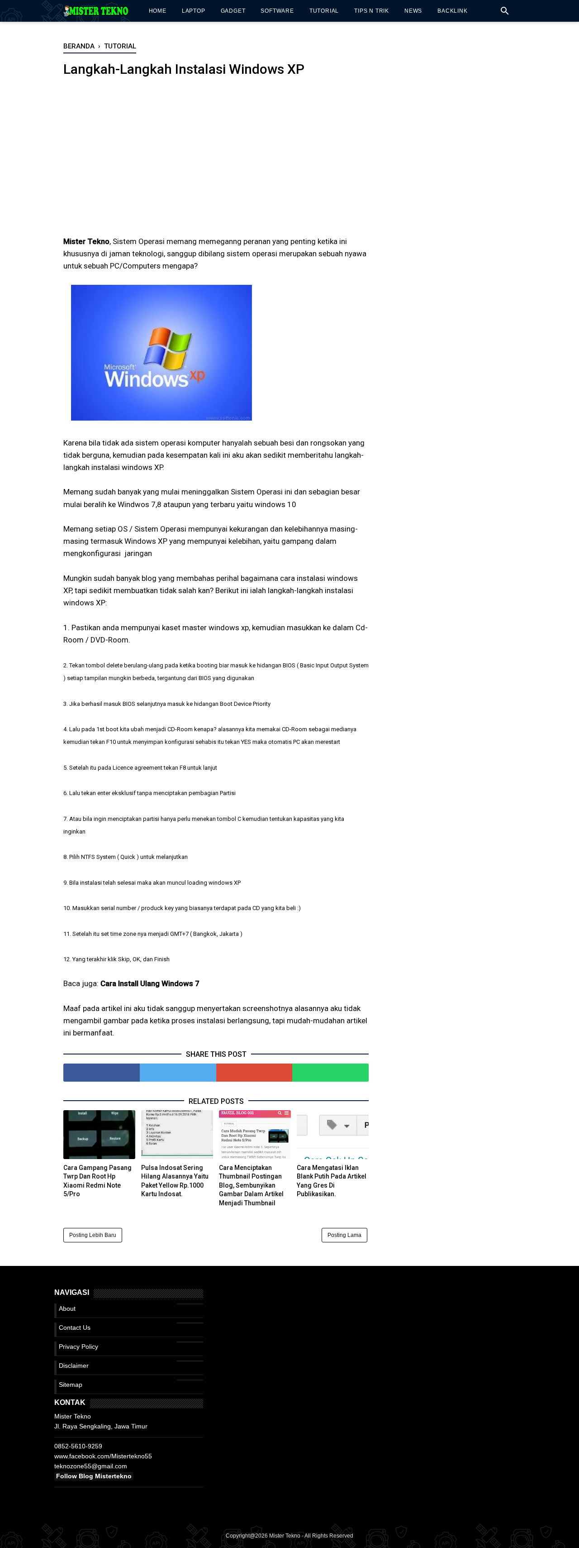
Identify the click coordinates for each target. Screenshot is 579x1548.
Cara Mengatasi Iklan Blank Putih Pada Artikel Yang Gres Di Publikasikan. (331, 1181)
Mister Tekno (284, 1536)
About (67, 1308)
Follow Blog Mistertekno (94, 1476)
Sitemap (70, 1384)
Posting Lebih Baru (92, 1235)
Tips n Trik (371, 11)
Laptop (193, 11)
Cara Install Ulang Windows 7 (149, 983)
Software (277, 11)
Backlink (452, 11)
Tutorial (324, 11)
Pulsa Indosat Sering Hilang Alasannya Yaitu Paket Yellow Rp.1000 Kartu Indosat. (175, 1181)
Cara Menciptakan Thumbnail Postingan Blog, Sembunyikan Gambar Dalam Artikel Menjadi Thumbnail (251, 1185)
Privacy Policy (78, 1346)
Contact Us (74, 1327)
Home (157, 11)
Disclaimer (74, 1365)
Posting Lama (344, 1235)
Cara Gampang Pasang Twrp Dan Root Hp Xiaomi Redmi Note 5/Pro (97, 1181)
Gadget (233, 11)
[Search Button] (504, 13)
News (413, 11)
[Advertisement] (216, 163)
